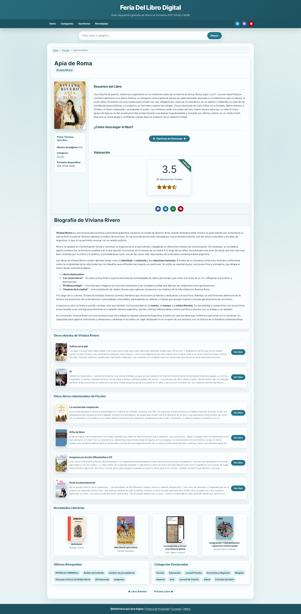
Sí (70, 371)
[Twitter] (237, 24)
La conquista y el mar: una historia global (175, 547)
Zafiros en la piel (78, 346)
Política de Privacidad (157, 608)
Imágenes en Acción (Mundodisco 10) (90, 457)
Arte (172, 579)
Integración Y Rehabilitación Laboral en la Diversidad (224, 544)
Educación (175, 572)
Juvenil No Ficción (189, 579)
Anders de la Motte (94, 572)
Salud (207, 579)
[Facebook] (244, 24)
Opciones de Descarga (169, 138)
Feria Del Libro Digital (150, 7)
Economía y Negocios (218, 572)
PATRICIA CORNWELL (67, 572)
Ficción (65, 50)
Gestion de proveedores (122, 572)
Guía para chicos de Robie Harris (72, 579)
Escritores (84, 23)
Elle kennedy (102, 579)
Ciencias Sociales (224, 579)
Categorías (67, 23)
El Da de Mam (77, 432)
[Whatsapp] (173, 209)
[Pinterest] (251, 24)
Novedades (101, 23)
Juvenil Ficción (194, 572)
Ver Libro (238, 352)
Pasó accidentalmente (82, 482)
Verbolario (76, 544)
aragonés (119, 579)
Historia (160, 579)
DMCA (186, 608)
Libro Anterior (139, 591)
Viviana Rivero (64, 69)
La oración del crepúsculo (84, 407)
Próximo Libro (162, 591)
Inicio (53, 23)
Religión (239, 572)
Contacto (176, 608)
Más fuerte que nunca (125, 547)
